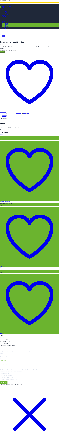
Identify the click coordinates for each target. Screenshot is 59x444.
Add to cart (2, 51)
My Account (7, 12)
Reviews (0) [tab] (4, 116)
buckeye (24, 113)
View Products (3, 382)
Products (6, 11)
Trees (28, 113)
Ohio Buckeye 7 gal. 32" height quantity (7, 50)
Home (3, 9)
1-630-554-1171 (3, 360)
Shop (3, 10)
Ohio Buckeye (18, 113)
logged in (6, 129)
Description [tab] (4, 115)
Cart (5, 13)
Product (3, 36)
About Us (4, 15)
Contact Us (4, 16)
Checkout (6, 14)
